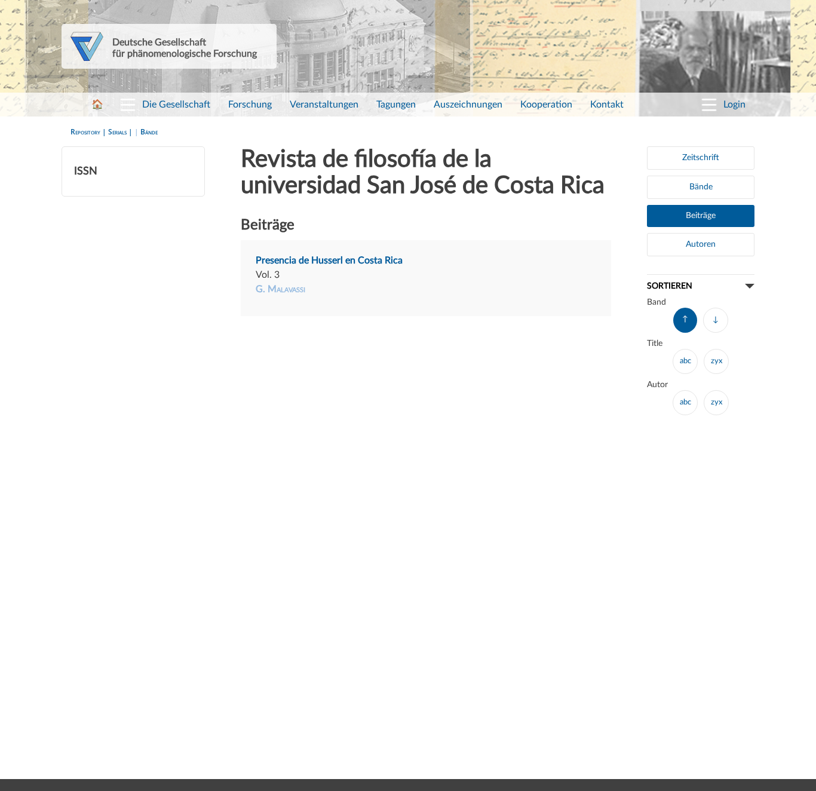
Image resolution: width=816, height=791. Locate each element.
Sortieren (669, 285)
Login (734, 104)
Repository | (89, 132)
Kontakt (607, 104)
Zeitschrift (700, 158)
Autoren (701, 244)
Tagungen (396, 104)
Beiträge (701, 215)
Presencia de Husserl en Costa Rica (329, 260)
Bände (149, 132)
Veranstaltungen (324, 104)
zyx (716, 361)
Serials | (121, 132)
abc (685, 361)
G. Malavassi (280, 289)
